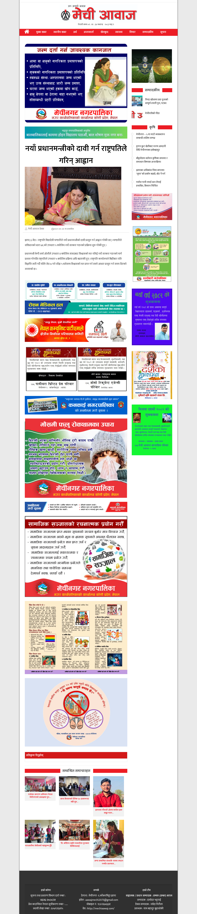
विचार (132, 32)
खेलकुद (104, 32)
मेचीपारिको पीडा (152, 113)
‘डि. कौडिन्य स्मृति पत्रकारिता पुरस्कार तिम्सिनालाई (74, 844)
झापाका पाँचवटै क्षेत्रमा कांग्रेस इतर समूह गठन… (108, 811)
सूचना (163, 32)
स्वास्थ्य (118, 32)
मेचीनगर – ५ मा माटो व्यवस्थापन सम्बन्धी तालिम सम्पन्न (150, 136)
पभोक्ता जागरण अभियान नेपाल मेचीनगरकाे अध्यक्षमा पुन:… (40, 796)
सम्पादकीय (147, 32)
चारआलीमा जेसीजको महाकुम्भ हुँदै (38, 845)
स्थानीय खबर (59, 32)
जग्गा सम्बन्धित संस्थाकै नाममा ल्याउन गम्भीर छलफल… (108, 862)
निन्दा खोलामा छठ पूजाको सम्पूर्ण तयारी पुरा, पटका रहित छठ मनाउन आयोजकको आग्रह (156, 105)
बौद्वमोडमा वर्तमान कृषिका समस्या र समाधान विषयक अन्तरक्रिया (152, 160)
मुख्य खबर (41, 32)
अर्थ (75, 32)
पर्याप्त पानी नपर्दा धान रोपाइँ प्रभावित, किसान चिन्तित (148, 184)
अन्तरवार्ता (89, 32)
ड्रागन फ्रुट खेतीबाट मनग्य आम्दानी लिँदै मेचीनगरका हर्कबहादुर (151, 148)
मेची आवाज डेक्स (36, 229)
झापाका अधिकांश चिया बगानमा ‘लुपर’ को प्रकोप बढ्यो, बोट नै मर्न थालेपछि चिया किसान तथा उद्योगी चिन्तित (151, 175)
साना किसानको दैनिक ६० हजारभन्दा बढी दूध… (74, 800)
